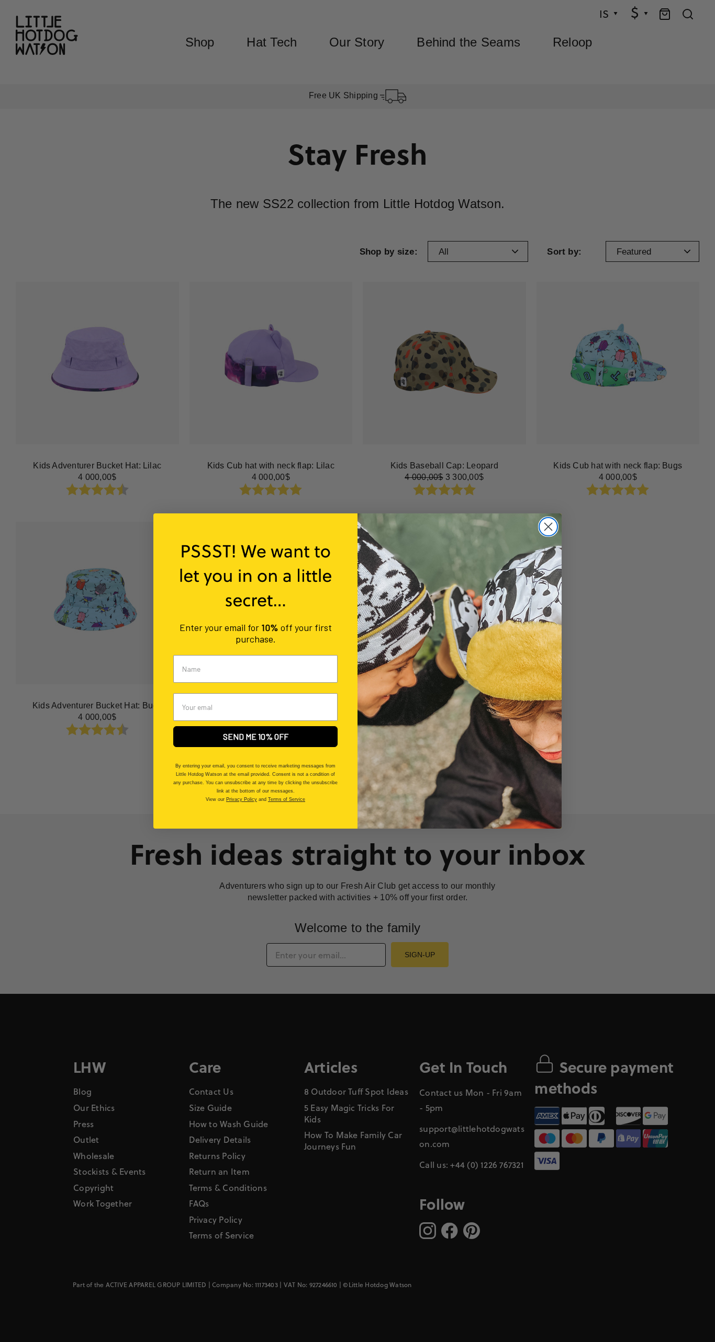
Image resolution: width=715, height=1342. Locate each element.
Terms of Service (286, 799)
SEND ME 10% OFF (255, 736)
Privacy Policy (241, 799)
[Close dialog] (548, 527)
